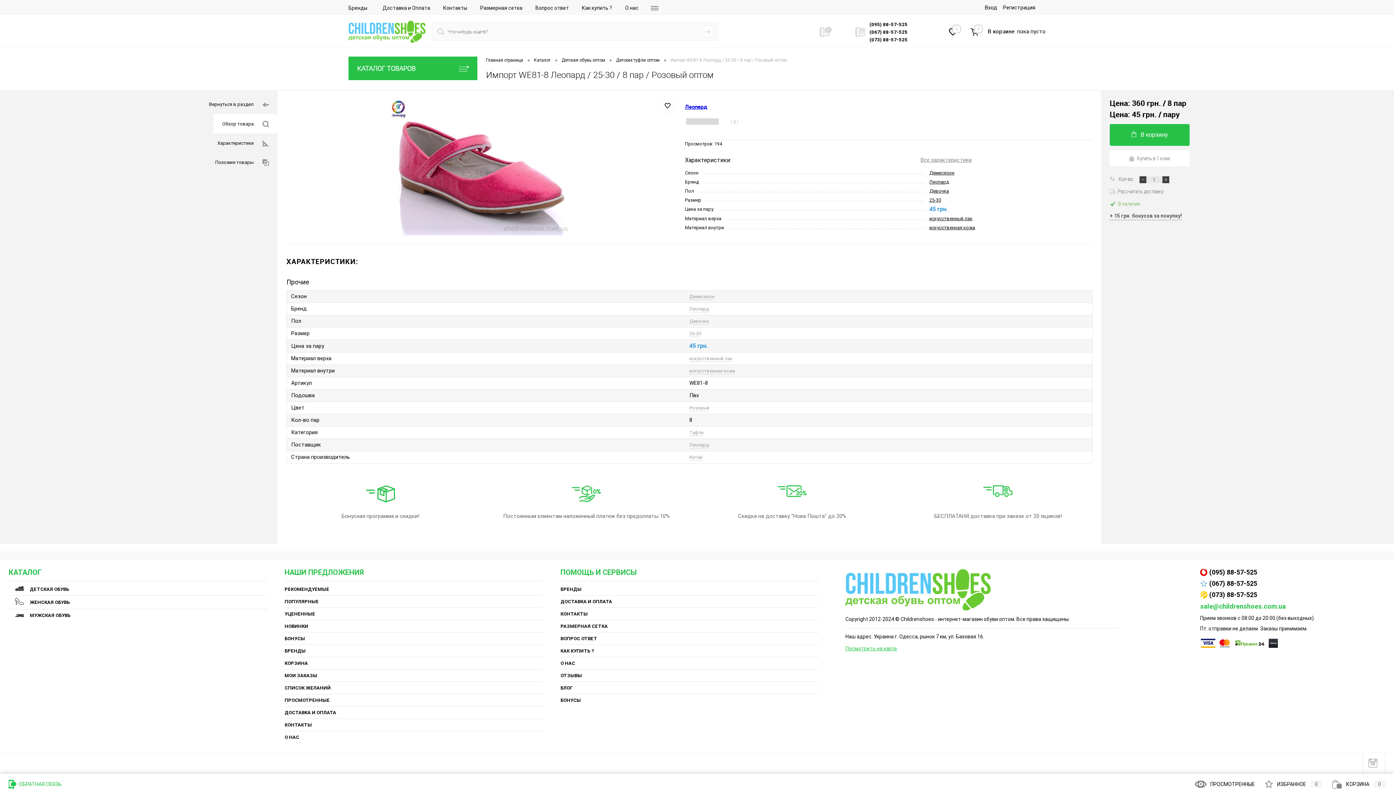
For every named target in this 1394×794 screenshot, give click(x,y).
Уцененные (300, 614)
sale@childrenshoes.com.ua (1243, 606)
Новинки (296, 626)
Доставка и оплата (310, 712)
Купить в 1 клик (1153, 158)
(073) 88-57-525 (1233, 594)
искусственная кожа (952, 227)
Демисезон (941, 173)
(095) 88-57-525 (1233, 572)
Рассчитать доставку (1140, 191)
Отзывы (571, 675)
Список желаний (308, 688)
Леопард (939, 182)
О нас (632, 8)
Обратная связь (40, 784)
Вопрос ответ (552, 8)
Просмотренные (307, 700)
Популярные (302, 601)
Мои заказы (301, 675)
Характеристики (235, 143)
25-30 (935, 200)
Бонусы (295, 638)
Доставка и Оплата (406, 8)
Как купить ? (597, 8)
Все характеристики (946, 160)
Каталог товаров (386, 68)
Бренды (357, 8)
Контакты (455, 8)
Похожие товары (234, 162)
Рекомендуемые (307, 589)
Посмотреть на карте (871, 648)
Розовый (699, 408)
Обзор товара (238, 124)
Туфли (696, 432)
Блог (567, 688)
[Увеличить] (481, 167)
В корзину (1154, 134)
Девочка (939, 191)
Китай (695, 457)
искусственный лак (951, 218)
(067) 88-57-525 (1233, 583)
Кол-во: (1126, 178)
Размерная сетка (501, 8)
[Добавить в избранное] (667, 105)
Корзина (296, 663)
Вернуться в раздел (231, 104)
